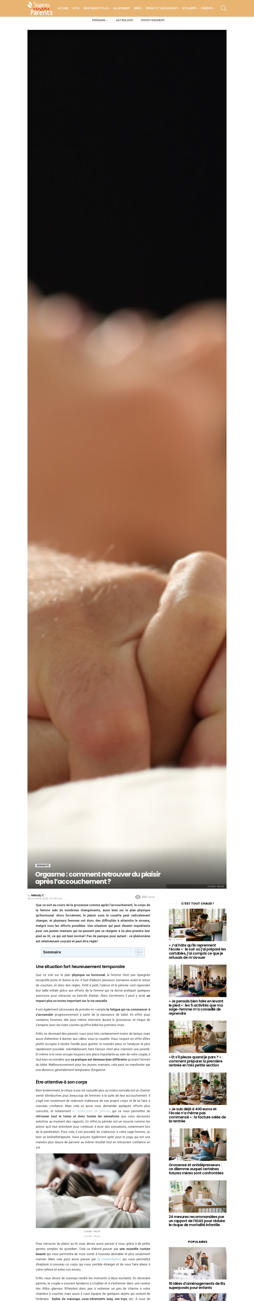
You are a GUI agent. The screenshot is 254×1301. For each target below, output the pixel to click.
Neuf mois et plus (96, 8)
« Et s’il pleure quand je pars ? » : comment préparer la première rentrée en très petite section (196, 1061)
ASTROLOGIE (124, 20)
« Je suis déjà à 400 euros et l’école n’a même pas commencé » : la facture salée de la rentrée (197, 1115)
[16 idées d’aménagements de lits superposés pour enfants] (198, 1263)
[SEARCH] (224, 8)
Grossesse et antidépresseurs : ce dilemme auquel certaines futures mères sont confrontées (196, 1169)
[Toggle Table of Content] (137, 952)
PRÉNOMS (98, 20)
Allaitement (121, 8)
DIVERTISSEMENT (153, 20)
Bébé (137, 8)
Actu (76, 8)
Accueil (63, 8)
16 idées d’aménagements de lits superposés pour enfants (197, 1285)
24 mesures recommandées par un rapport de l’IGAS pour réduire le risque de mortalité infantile (197, 1220)
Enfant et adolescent (161, 8)
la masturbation (109, 1259)
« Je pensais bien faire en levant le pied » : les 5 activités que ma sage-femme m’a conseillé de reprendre (196, 1007)
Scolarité (189, 8)
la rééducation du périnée (91, 1111)
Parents (207, 8)
